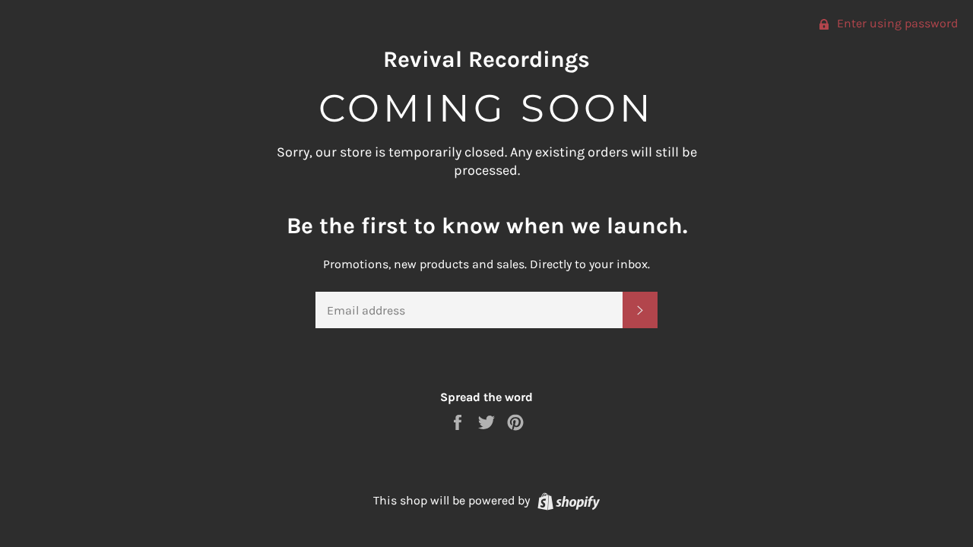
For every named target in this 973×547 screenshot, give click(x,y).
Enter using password (896, 23)
